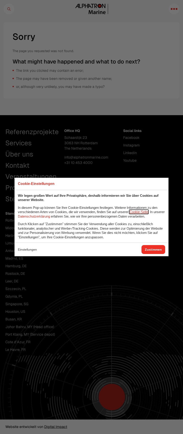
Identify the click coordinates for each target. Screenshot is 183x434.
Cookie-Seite (138, 212)
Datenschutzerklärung (34, 216)
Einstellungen (27, 249)
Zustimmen (153, 249)
